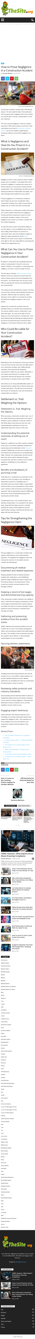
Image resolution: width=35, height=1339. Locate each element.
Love (2, 1133)
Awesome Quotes (5, 966)
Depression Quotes (6, 1024)
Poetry (2, 1174)
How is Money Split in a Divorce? (6, 818)
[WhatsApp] (16, 79)
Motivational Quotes (6, 1148)
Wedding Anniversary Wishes (8, 1218)
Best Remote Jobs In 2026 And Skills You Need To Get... (22, 927)
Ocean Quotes (5, 1165)
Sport (2, 1195)
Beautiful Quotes (5, 972)
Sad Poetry (4, 1189)
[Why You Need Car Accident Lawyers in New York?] (17, 813)
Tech (2, 1203)
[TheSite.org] (17, 8)
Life (2, 1130)
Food (2, 1068)
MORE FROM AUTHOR (24, 805)
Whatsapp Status (5, 1221)
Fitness (3, 1065)
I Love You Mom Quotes (7, 1112)
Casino (3, 1004)
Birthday (3, 980)
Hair (2, 1092)
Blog (2, 992)
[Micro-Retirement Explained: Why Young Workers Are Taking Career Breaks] (6, 880)
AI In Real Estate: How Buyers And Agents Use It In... (22, 899)
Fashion (3, 1054)
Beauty (3, 974)
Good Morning (5, 1080)
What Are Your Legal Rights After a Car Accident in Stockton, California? (28, 820)
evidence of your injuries (23, 273)
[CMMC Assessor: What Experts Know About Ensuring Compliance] (17, 841)
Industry (3, 1115)
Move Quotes (4, 1151)
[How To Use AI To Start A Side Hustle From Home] (6, 938)
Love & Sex (4, 1136)
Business (3, 998)
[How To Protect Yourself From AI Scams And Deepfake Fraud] (6, 919)
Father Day (4, 1057)
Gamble (3, 1074)
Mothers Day (4, 1145)
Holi (2, 1101)
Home (2, 24)
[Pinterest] (12, 79)
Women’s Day (4, 1227)
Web (2, 1215)
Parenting (3, 1168)
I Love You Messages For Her (9, 1107)
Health (2, 1095)
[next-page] (19, 825)
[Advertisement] (17, 44)
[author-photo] (17, 793)
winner (3, 1224)
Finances (3, 1063)
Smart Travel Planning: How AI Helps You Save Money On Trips (22, 869)
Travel (2, 1209)
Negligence (4, 764)
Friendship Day (5, 1071)
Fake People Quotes (6, 1051)
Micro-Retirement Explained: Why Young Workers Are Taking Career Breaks (22, 880)
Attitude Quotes (5, 963)
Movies (3, 1156)
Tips (2, 1206)
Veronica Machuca (7, 73)
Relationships (4, 1183)
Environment (4, 1045)
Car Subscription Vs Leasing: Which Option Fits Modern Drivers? (21, 890)
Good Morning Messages (7, 1083)
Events (3, 1048)
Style (2, 1201)
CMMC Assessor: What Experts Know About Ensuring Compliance (17, 854)
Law (6, 24)
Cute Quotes (4, 1021)
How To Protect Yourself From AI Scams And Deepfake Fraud (23, 917)
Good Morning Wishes (7, 1086)
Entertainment (4, 1042)
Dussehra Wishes (5, 1030)
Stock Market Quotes (6, 1198)
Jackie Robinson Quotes (7, 1118)
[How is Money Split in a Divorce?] (6, 813)
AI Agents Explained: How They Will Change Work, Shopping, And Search (22, 946)
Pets (2, 1171)
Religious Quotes (5, 1186)
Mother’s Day (4, 1142)
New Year (3, 1162)
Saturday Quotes (5, 1192)
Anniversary (4, 960)
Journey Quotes (5, 1121)
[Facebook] (3, 79)
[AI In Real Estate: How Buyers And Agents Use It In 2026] (6, 900)
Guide (20, 763)
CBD (2, 1007)
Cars (2, 1001)
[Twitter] (7, 79)
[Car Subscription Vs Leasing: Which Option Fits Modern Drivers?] (6, 890)
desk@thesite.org (21, 1262)
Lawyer (29, 763)
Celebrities (4, 1010)
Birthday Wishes (5, 983)
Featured (3, 1060)
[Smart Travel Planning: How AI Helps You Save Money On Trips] (6, 871)
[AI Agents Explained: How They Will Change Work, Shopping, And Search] (6, 947)
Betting (3, 977)
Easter (2, 1033)
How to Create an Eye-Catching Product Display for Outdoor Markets (8, 781)
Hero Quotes (4, 1098)
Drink (2, 1027)
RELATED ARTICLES (10, 805)
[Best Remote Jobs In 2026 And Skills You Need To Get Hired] (6, 928)
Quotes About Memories (7, 1177)
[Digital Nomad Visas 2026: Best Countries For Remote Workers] (6, 910)
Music (2, 1159)
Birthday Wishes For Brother (8, 986)
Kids (2, 1124)
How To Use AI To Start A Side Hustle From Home (22, 936)
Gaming (3, 1077)
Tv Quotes (3, 1212)
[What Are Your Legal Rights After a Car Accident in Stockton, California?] (29, 813)
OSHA (26, 236)
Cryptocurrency (5, 1019)
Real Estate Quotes (6, 1180)
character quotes (5, 1013)
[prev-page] (16, 825)
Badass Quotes (5, 969)
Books (2, 995)
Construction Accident (11, 763)
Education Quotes (5, 1039)
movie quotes (4, 1154)
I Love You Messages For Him (9, 1110)
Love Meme (4, 1139)
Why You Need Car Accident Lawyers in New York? (17, 818)
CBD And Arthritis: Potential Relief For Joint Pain (27, 780)
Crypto (2, 1016)
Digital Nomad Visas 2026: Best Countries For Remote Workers (22, 908)
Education (3, 1036)
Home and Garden (6, 1104)
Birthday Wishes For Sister (8, 989)
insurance (28, 448)
